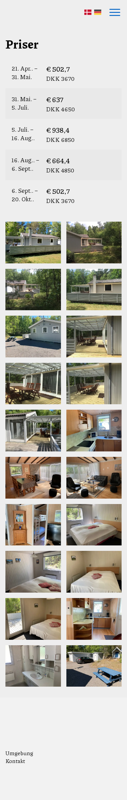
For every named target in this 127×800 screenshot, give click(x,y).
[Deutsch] (97, 12)
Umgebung (19, 753)
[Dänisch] (87, 12)
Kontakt (15, 761)
